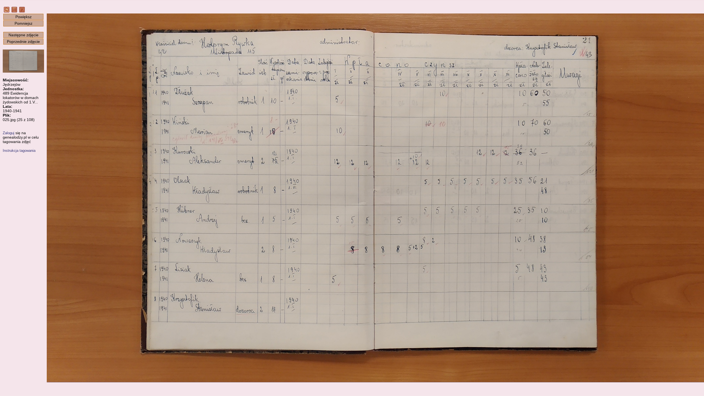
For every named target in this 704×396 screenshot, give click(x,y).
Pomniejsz (23, 23)
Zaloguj (8, 133)
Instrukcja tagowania (19, 150)
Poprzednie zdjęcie (23, 41)
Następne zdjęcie (23, 35)
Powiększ (23, 17)
